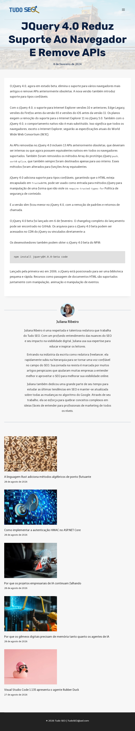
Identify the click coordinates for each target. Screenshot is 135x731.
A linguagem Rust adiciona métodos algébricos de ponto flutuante (47, 476)
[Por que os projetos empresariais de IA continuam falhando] (67, 560)
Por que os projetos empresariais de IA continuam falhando (42, 583)
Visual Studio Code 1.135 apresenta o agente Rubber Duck (41, 689)
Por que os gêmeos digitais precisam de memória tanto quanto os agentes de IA (56, 636)
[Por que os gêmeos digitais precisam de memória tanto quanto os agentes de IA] (67, 613)
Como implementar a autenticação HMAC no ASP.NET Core (42, 530)
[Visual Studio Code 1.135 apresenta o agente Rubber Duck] (67, 666)
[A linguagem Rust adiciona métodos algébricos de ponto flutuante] (67, 453)
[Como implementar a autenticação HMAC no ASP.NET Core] (67, 507)
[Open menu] (123, 9)
